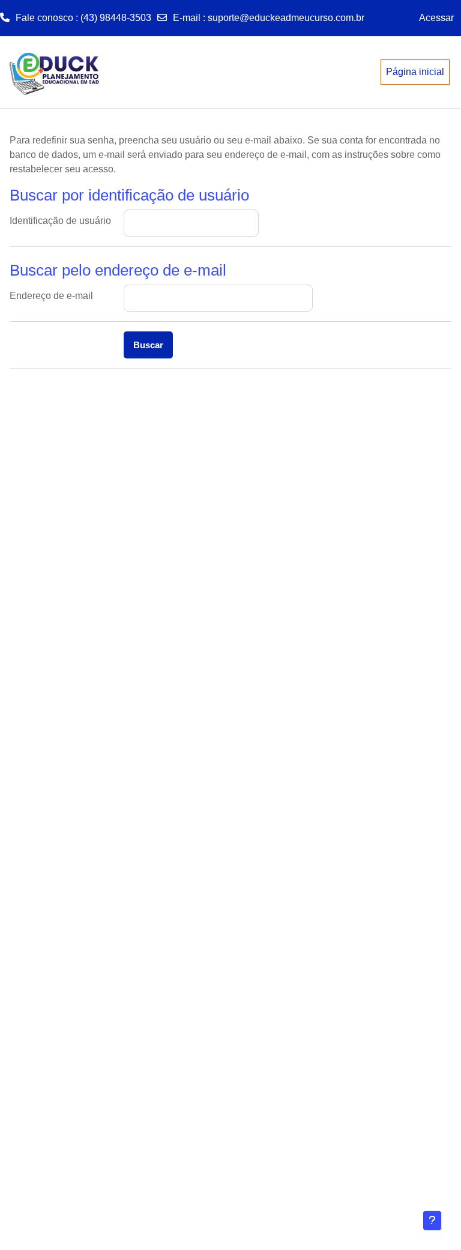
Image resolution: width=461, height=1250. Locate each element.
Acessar (436, 18)
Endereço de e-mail (51, 296)
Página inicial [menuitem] (415, 72)
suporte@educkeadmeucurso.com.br (286, 18)
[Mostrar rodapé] (432, 1220)
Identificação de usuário (60, 221)
